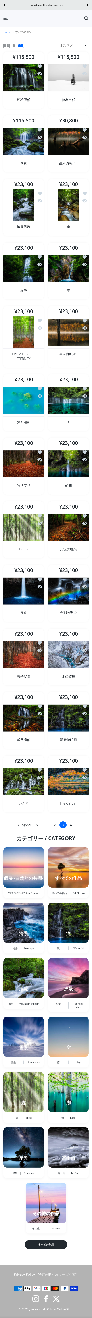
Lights (23, 549)
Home (7, 32)
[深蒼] (23, 591)
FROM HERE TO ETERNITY (23, 356)
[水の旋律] (68, 655)
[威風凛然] (23, 718)
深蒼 (23, 612)
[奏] (68, 205)
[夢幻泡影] (23, 400)
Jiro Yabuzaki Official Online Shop (51, 1309)
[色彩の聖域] (68, 591)
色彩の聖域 (68, 612)
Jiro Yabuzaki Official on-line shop (46, 5)
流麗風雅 (23, 226)
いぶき (24, 803)
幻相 (68, 485)
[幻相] (68, 464)
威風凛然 (23, 739)
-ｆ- (68, 422)
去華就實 (23, 676)
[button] (4, 5)
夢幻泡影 (23, 422)
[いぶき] (23, 782)
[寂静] (23, 269)
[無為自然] (68, 78)
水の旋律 (68, 676)
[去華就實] (23, 655)
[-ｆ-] (68, 400)
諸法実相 (23, 485)
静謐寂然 (23, 99)
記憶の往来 (68, 549)
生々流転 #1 (68, 353)
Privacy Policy (24, 1274)
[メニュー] (5, 18)
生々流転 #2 (68, 163)
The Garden (68, 803)
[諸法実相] (23, 464)
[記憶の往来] (68, 527)
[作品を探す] (86, 18)
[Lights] (23, 527)
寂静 (23, 290)
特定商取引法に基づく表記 (58, 1274)
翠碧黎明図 (68, 739)
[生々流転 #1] (68, 332)
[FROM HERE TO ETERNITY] (23, 332)
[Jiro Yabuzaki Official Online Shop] (22, 18)
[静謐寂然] (23, 78)
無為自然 (68, 99)
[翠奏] (23, 141)
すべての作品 (46, 1244)
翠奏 (23, 163)
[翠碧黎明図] (68, 718)
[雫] (68, 269)
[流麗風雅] (23, 205)
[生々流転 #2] (68, 141)
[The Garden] (68, 782)
